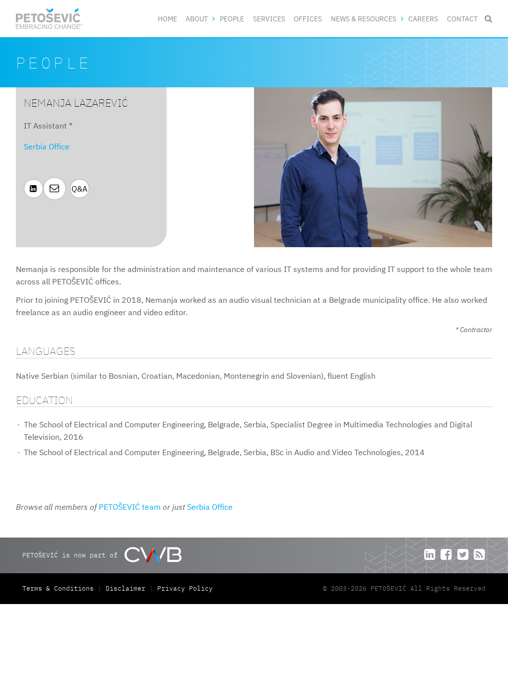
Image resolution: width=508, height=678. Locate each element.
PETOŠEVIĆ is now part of (72, 554)
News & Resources (363, 18)
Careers (423, 18)
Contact (462, 18)
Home (167, 18)
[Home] (49, 18)
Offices (308, 18)
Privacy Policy (185, 588)
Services (269, 18)
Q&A (79, 189)
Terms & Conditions (60, 588)
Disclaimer (125, 588)
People (232, 18)
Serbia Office (46, 146)
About (197, 18)
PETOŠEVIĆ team (130, 507)
